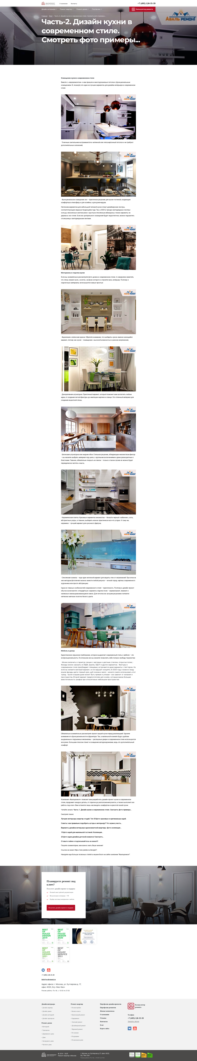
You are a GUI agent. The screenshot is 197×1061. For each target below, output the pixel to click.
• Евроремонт (75, 1018)
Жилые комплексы (107, 1011)
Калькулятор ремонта (144, 9)
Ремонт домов (82, 9)
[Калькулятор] (131, 1006)
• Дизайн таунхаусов (48, 1018)
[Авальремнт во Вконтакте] (129, 1028)
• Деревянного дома (48, 1034)
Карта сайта (104, 1028)
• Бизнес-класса (75, 1011)
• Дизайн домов (46, 1011)
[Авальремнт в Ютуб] (135, 1028)
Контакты (74, 3)
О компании (64, 3)
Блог (102, 1025)
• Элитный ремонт (76, 1022)
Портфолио (96, 9)
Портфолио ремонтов (108, 1007)
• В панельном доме (77, 1040)
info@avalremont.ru (49, 979)
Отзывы (103, 1018)
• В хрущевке (75, 1036)
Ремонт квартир (66, 9)
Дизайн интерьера (48, 9)
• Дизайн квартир (47, 1007)
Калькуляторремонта (140, 1006)
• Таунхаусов (45, 1030)
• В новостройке (76, 1007)
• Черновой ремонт (77, 1029)
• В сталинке (75, 1033)
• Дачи (44, 1037)
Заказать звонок (133, 1021)
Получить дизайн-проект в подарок (60, 908)
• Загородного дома (48, 1041)
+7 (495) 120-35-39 (146, 3)
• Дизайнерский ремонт (78, 1025)
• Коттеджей (45, 1026)
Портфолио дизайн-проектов (110, 1004)
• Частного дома (47, 1044)
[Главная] (48, 3)
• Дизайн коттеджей (48, 1015)
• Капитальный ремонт (78, 1015)
